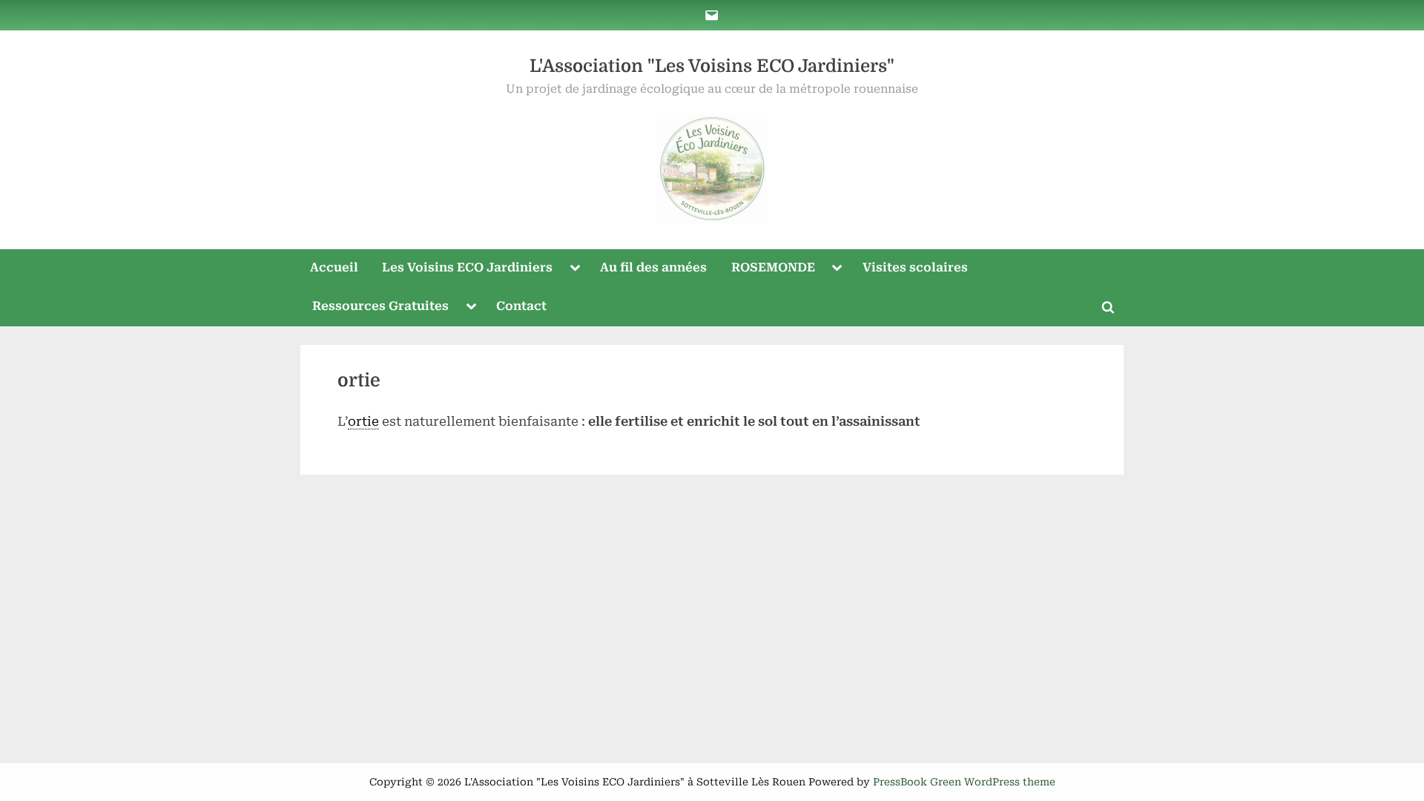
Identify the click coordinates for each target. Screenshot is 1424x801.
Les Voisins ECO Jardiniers (467, 267)
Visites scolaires (915, 267)
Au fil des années (653, 267)
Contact (521, 306)
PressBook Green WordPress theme (964, 782)
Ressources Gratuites (380, 306)
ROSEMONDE (773, 267)
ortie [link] (363, 421)
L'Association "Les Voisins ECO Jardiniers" (712, 66)
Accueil (334, 267)
